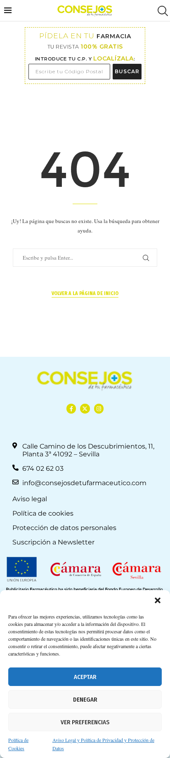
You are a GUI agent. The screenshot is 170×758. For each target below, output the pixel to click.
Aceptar (85, 677)
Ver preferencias (85, 722)
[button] (157, 600)
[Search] (162, 10)
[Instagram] (99, 408)
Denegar (85, 699)
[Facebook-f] (71, 408)
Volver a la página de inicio (85, 293)
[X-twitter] (85, 408)
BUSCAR (127, 71)
